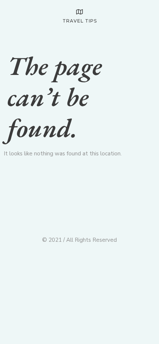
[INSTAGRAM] (149, 38)
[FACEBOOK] (136, 38)
